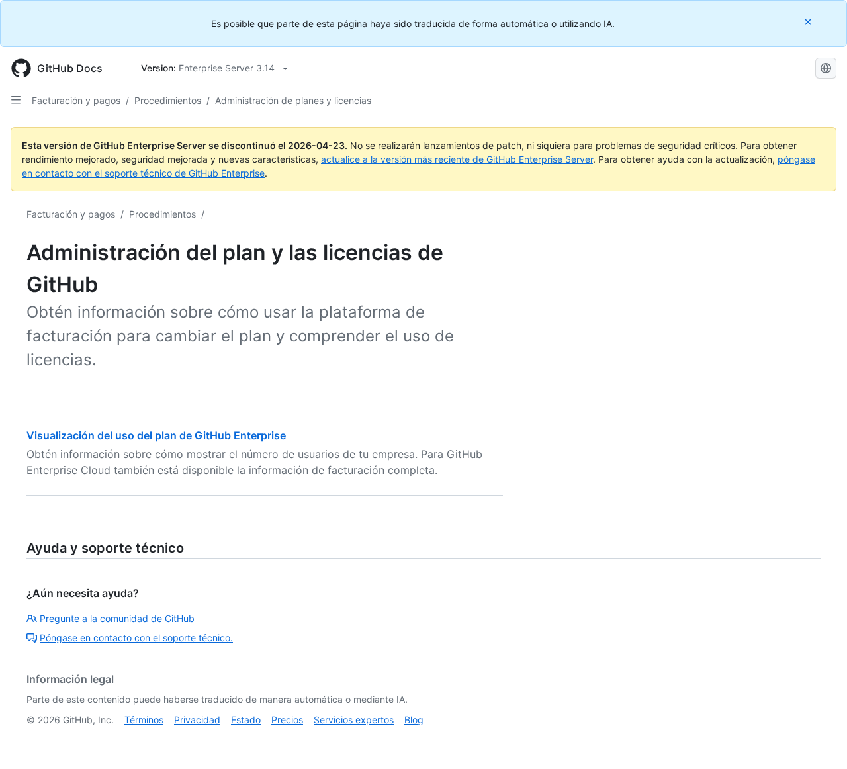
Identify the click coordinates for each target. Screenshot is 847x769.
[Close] (809, 21)
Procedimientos (167, 100)
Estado (246, 719)
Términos (143, 719)
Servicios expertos (354, 719)
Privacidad (197, 719)
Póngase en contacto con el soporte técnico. (136, 637)
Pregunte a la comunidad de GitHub (117, 618)
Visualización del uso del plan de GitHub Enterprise (156, 435)
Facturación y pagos (76, 100)
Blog (414, 719)
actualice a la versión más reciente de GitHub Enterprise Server (457, 159)
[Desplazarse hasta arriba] (818, 740)
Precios (287, 719)
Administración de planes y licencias (293, 100)
